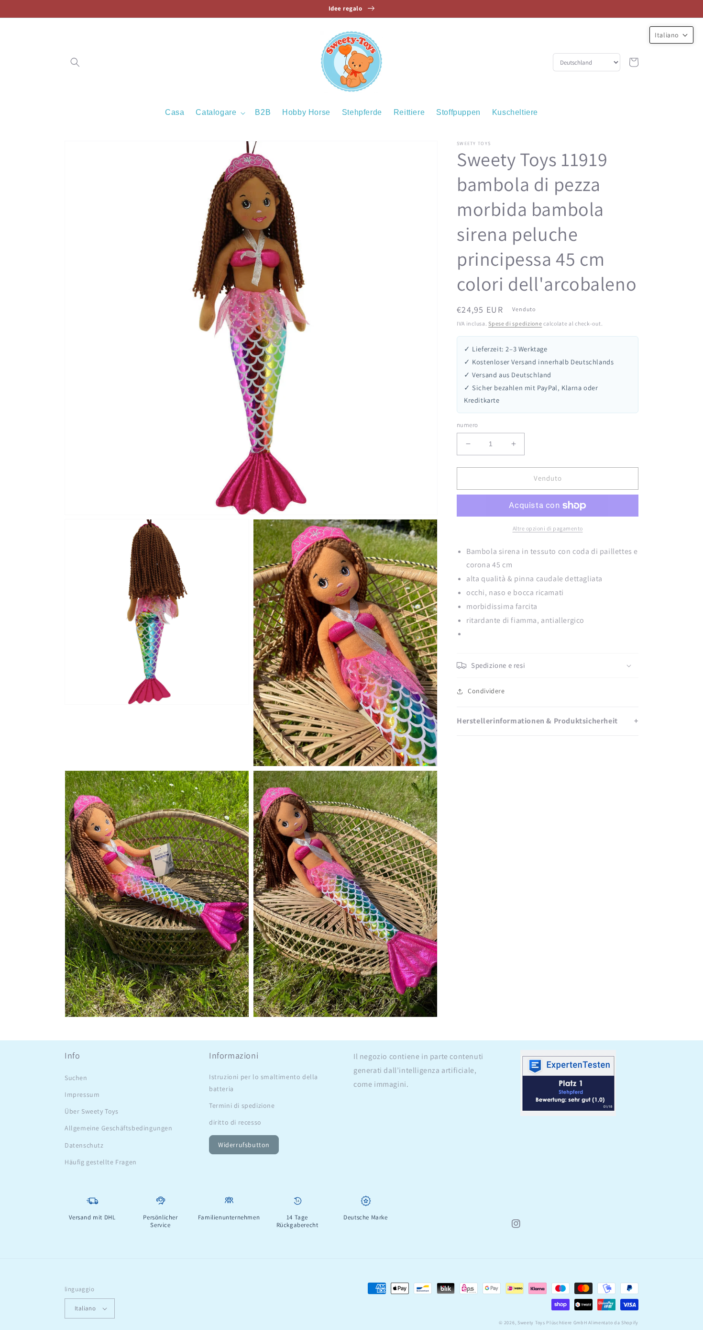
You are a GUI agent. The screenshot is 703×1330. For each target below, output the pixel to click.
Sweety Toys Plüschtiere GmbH (552, 1322)
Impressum (82, 1094)
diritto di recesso (235, 1122)
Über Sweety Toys (92, 1111)
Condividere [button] (486, 691)
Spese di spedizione (515, 323)
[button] (75, 62)
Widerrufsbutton (244, 1144)
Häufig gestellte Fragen (101, 1162)
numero (467, 425)
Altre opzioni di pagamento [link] (548, 528)
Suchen (76, 1077)
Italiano (85, 1308)
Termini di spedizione (242, 1105)
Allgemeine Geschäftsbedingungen (119, 1128)
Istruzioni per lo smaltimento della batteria (263, 1082)
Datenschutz (84, 1145)
